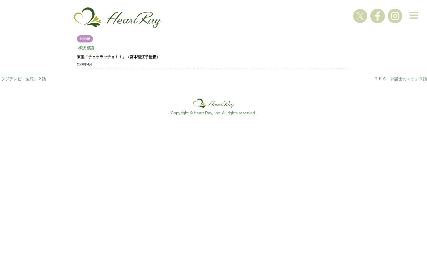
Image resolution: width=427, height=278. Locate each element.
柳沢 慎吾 (86, 48)
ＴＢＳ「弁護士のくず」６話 (400, 78)
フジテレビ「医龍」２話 (23, 78)
